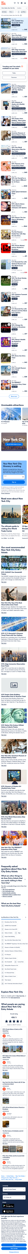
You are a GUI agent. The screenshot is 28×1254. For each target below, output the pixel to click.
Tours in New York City (7, 1179)
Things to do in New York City (9, 1178)
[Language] (21, 3)
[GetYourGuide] (3, 3)
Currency (5, 1193)
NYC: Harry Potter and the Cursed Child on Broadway (13, 1156)
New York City (20, 996)
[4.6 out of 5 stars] (14, 1021)
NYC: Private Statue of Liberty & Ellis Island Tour (12, 1030)
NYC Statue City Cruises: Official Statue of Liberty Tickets (14, 1056)
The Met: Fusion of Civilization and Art (13, 1131)
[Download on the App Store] (8, 1211)
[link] (14, 24)
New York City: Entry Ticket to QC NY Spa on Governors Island (14, 1083)
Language (5, 1185)
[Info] (20, 15)
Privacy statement (5, 493)
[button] (14, 24)
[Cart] (18, 3)
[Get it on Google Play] (8, 1206)
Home (2, 1176)
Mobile (4, 1202)
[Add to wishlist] (9, 20)
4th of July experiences (8, 889)
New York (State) (20, 1176)
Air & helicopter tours (8, 891)
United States (10, 1176)
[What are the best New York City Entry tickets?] (25, 904)
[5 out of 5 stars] (14, 1033)
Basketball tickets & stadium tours (11, 894)
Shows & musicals (7, 896)
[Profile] (25, 3)
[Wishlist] (14, 3)
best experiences (15, 997)
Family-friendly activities (9, 893)
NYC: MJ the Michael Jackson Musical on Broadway (13, 1108)
